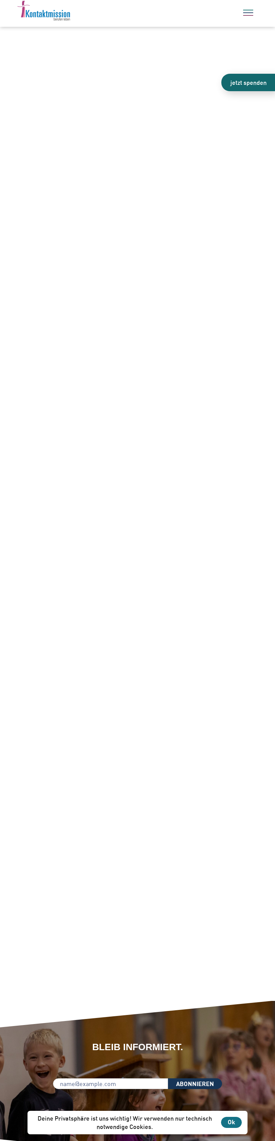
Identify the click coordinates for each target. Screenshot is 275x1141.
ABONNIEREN (195, 1083)
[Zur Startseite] (62, 11)
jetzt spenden (248, 82)
